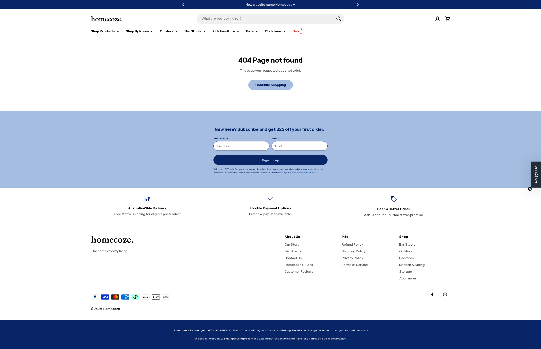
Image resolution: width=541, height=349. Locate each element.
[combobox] (270, 19)
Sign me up (270, 160)
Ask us (369, 215)
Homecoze (111, 309)
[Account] (437, 18)
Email (275, 138)
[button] (183, 4)
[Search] (338, 18)
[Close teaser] (530, 189)
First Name (220, 138)
